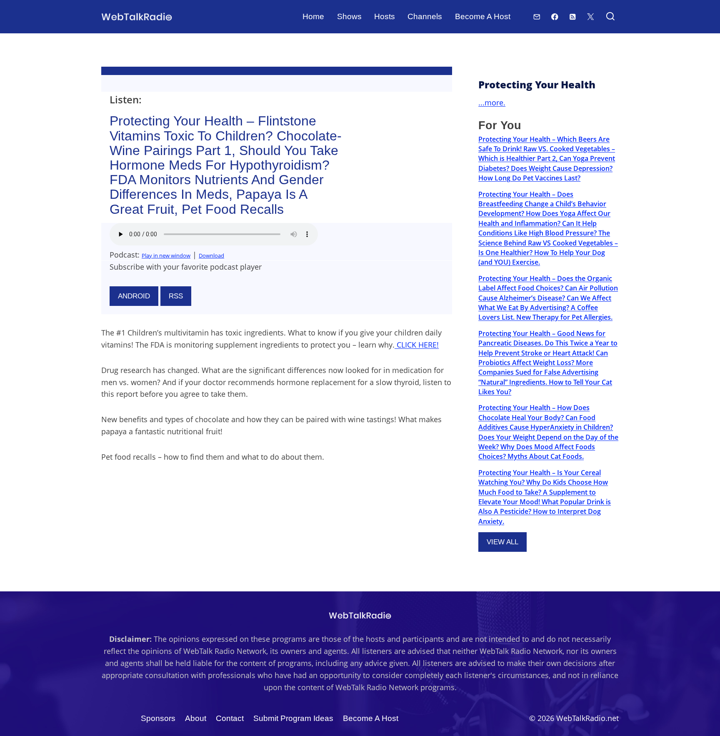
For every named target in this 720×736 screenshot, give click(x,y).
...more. (491, 103)
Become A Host (482, 16)
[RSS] (573, 16)
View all (502, 542)
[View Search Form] (610, 16)
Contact (230, 718)
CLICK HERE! (417, 345)
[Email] (537, 16)
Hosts (384, 16)
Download (211, 255)
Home (313, 16)
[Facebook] (555, 16)
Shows (349, 16)
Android (134, 296)
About (195, 718)
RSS (176, 296)
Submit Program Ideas (293, 718)
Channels (425, 16)
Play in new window (166, 255)
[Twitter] (591, 16)
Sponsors (158, 718)
